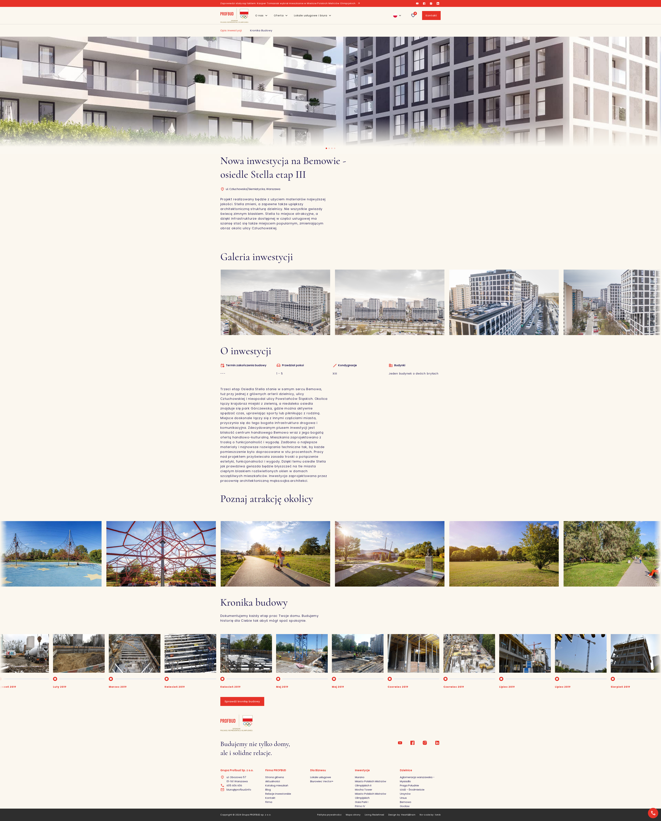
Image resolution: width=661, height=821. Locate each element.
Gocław (405, 806)
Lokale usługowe (320, 777)
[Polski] (395, 15)
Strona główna (274, 777)
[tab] (231, 30)
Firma (268, 802)
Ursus (403, 798)
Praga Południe (409, 785)
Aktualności (272, 781)
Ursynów (405, 794)
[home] (234, 15)
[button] (261, 15)
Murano (359, 777)
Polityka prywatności (329, 814)
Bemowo (405, 802)
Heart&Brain (408, 814)
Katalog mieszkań (276, 785)
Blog (268, 789)
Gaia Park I (361, 802)
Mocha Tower (363, 789)
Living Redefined (374, 814)
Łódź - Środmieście (412, 789)
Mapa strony (353, 814)
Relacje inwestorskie (278, 794)
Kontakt (431, 15)
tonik (438, 814)
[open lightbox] (161, 302)
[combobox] (395, 15)
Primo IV (360, 806)
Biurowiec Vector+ (321, 781)
